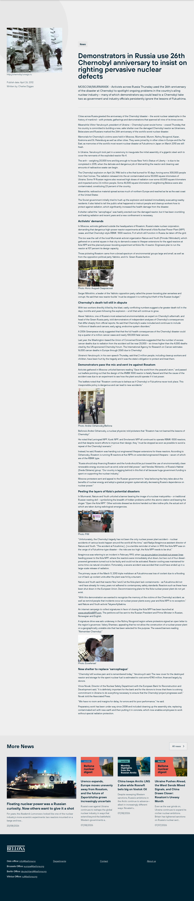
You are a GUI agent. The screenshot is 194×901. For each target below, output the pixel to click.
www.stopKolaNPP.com (90, 612)
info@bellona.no (27, 861)
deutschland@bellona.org (33, 871)
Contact (104, 861)
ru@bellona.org (29, 876)
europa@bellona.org (34, 866)
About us (151, 861)
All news (176, 746)
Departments (59, 861)
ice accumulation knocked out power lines (162, 554)
